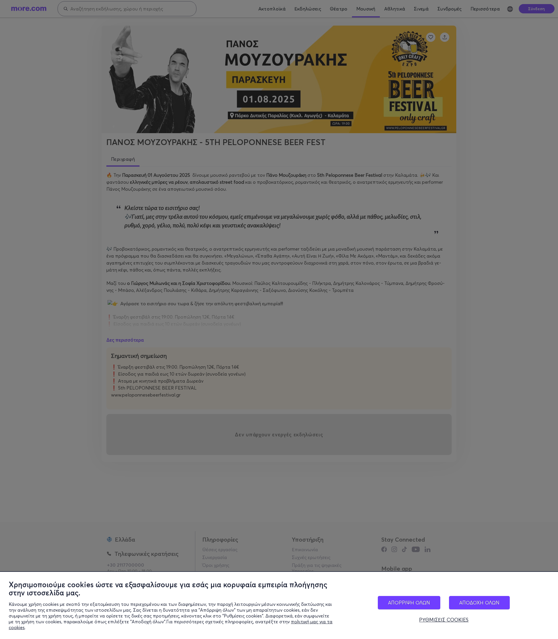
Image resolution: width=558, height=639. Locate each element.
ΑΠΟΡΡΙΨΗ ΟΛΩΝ (409, 602)
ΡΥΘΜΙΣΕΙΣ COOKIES (443, 620)
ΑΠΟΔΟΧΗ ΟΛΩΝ (479, 602)
